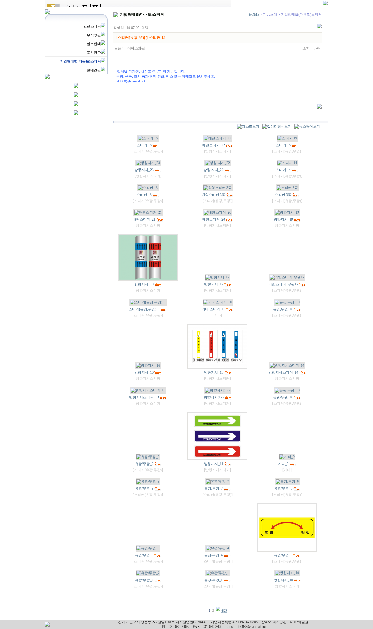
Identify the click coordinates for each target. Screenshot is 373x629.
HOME (254, 15)
